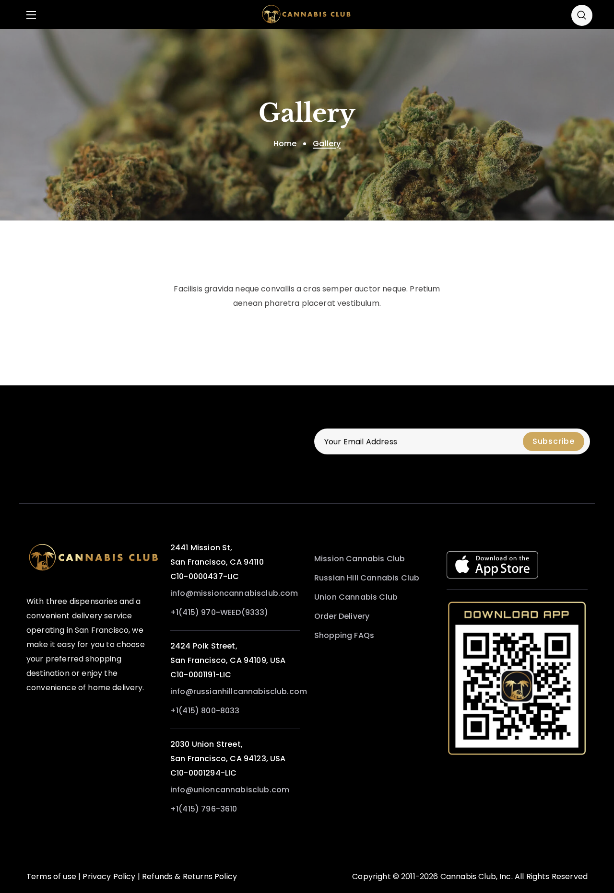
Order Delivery (341, 616)
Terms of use (51, 876)
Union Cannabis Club (356, 597)
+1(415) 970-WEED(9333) (219, 612)
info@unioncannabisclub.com (229, 789)
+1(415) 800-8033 (205, 710)
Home (285, 143)
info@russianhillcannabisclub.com (238, 691)
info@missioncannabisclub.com (234, 593)
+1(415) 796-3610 (203, 808)
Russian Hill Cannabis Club (366, 577)
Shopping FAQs (344, 635)
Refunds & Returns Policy (189, 876)
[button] (582, 15)
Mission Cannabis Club (359, 558)
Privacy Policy (109, 876)
